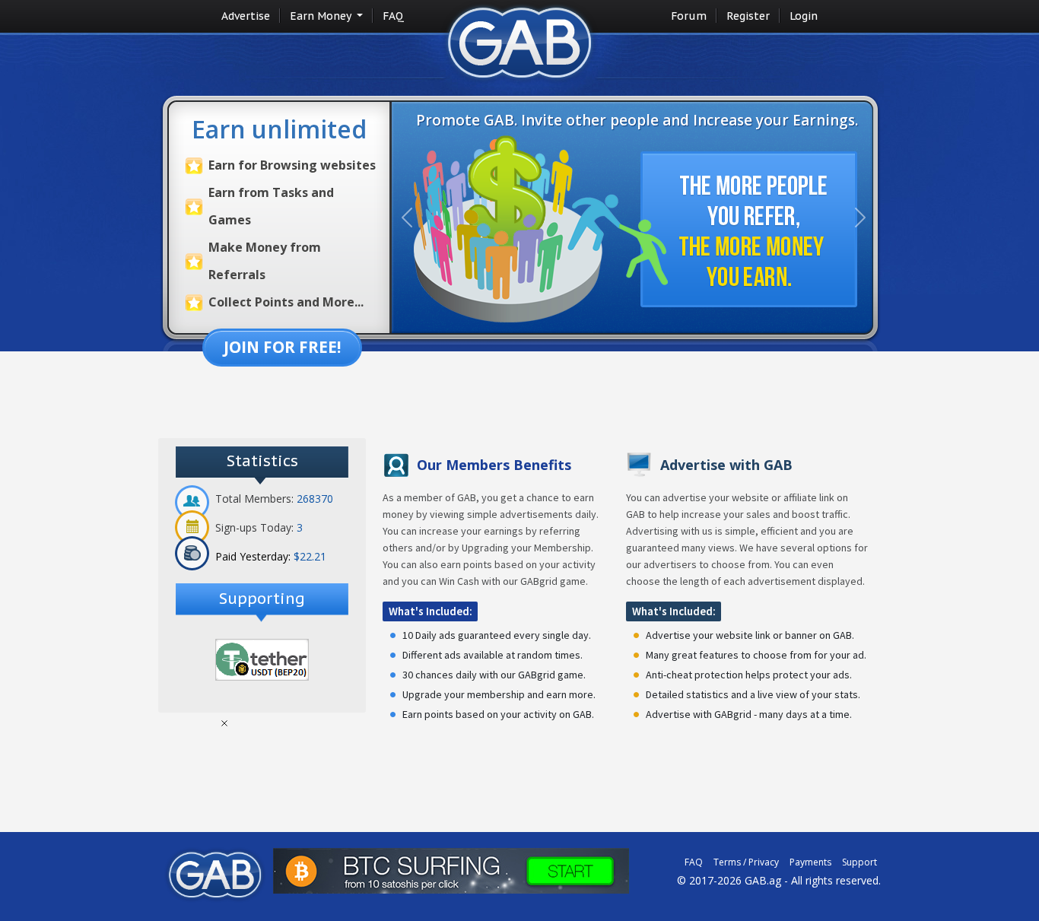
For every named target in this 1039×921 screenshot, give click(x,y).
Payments (810, 862)
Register (748, 16)
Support (859, 862)
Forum (689, 16)
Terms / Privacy (746, 862)
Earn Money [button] (322, 16)
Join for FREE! (282, 346)
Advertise (245, 16)
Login (804, 16)
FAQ (393, 16)
